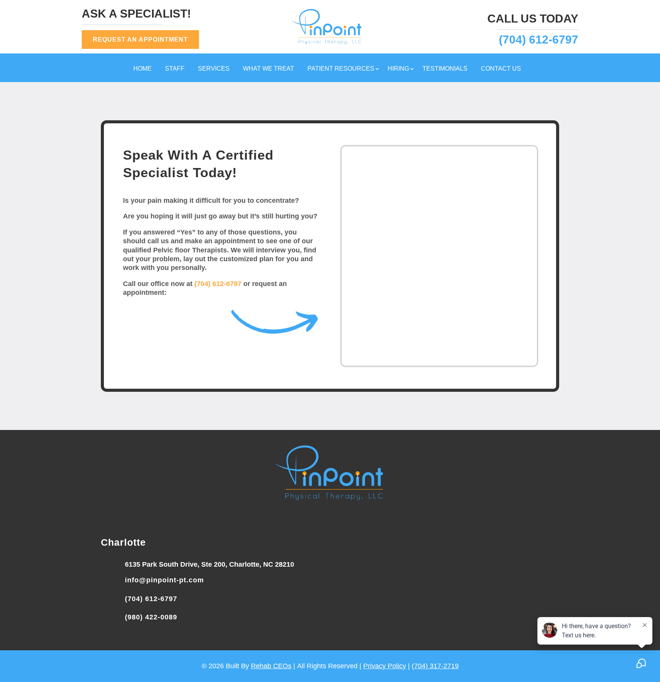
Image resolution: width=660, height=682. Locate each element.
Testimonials (444, 69)
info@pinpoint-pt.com (164, 580)
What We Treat (268, 69)
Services (214, 69)
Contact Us (501, 69)
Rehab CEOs (271, 666)
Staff (174, 69)
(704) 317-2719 (435, 666)
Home (142, 69)
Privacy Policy (384, 666)
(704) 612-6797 (538, 39)
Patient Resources (340, 69)
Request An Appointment (140, 39)
